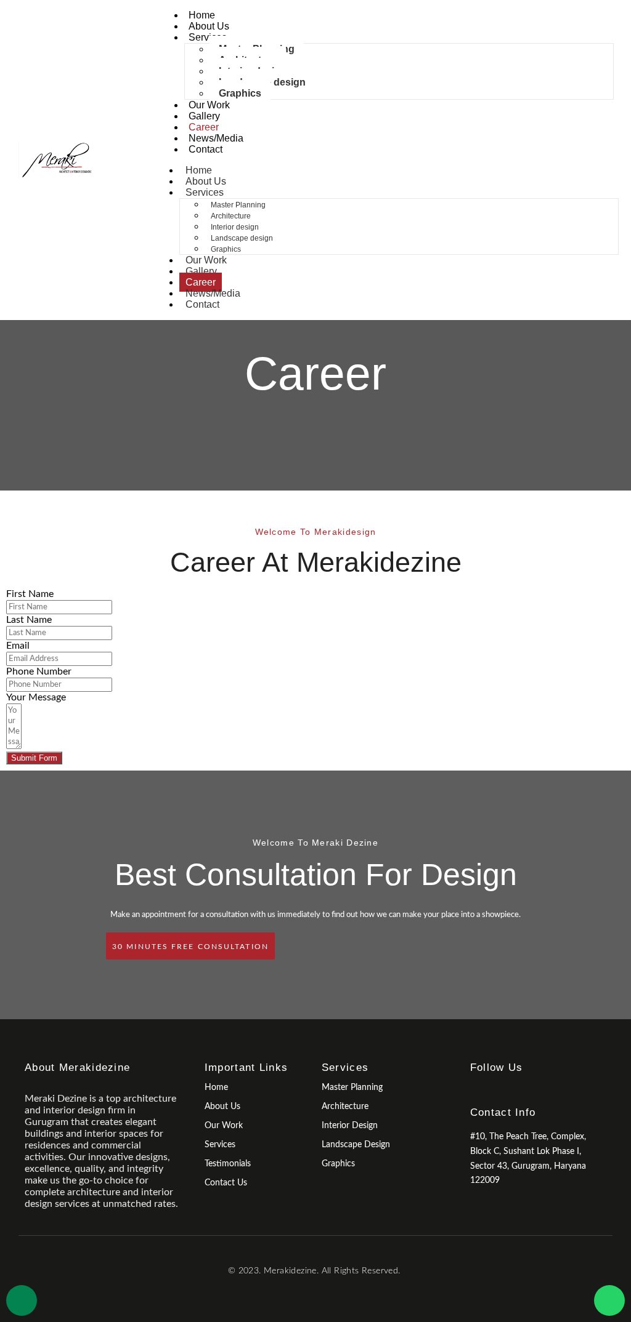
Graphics (240, 93)
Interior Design (350, 1125)
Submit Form (34, 758)
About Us (209, 26)
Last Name (29, 620)
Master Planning (238, 205)
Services (208, 37)
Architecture (231, 216)
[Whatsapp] (609, 1300)
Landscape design (242, 238)
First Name (30, 594)
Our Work (209, 105)
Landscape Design (356, 1144)
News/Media (216, 138)
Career (204, 127)
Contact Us (226, 1183)
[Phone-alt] (21, 1300)
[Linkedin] (518, 1090)
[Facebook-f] (475, 1090)
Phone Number (38, 671)
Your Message (36, 697)
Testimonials (228, 1164)
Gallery (204, 116)
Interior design (235, 227)
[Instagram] (497, 1090)
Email (18, 646)
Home (202, 15)
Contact (205, 149)
